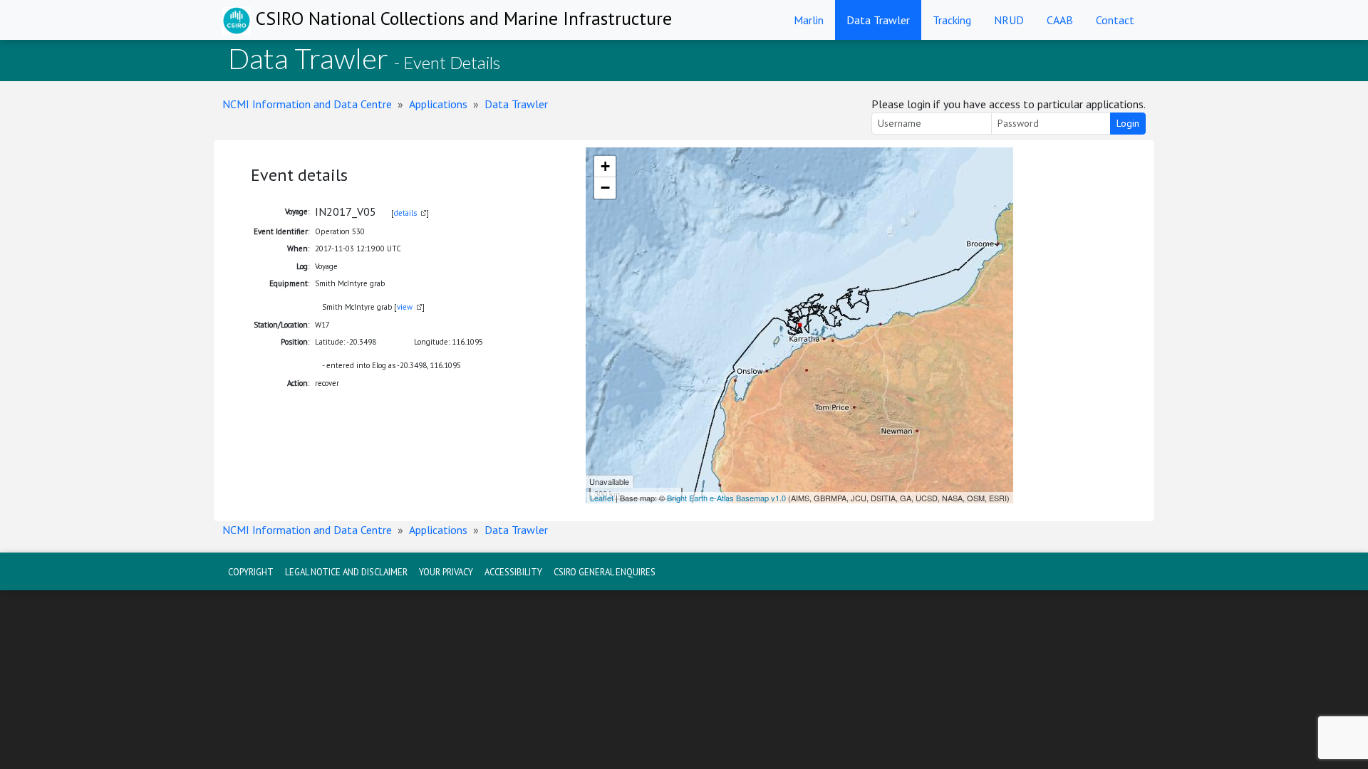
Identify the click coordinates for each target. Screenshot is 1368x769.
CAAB (1060, 20)
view (405, 307)
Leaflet (601, 497)
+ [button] (605, 166)
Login (1127, 123)
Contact (1115, 20)
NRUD (1009, 20)
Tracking (952, 20)
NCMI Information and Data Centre (307, 104)
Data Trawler (878, 20)
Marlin (809, 20)
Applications (438, 104)
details (405, 213)
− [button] (605, 188)
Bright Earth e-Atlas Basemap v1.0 (726, 497)
